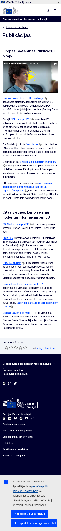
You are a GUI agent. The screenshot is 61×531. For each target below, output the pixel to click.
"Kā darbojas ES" (21, 119)
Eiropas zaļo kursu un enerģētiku (38, 161)
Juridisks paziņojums (14, 455)
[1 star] (6, 348)
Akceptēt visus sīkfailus (29, 513)
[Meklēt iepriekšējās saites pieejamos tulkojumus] (45, 98)
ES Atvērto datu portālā (16, 224)
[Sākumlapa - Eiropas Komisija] (10, 10)
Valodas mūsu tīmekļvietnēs (18, 436)
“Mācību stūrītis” (12, 262)
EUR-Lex (8, 237)
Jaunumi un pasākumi (17, 27)
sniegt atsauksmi (45, 348)
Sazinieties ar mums (14, 424)
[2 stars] (8, 348)
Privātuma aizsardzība (15, 449)
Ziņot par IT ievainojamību (17, 430)
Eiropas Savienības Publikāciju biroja (23, 98)
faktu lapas (32, 144)
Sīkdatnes (8, 443)
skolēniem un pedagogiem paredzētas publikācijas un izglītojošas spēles (28, 186)
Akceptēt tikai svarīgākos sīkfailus (35, 523)
